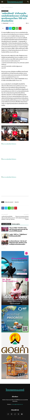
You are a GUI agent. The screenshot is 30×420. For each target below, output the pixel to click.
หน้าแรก (2, 7)
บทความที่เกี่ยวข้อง (6, 224)
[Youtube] (22, 414)
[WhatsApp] (16, 28)
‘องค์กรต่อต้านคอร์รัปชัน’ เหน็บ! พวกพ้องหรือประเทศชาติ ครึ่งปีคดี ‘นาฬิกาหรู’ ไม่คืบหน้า (8, 218)
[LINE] (13, 28)
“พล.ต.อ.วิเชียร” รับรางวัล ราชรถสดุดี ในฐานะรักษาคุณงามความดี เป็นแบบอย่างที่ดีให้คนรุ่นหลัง (18, 229)
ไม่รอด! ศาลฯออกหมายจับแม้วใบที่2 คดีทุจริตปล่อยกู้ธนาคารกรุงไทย (22, 218)
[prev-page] (2, 248)
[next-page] (4, 248)
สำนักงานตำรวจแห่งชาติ (9, 202)
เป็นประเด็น (17, 202)
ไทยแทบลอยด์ (5, 23)
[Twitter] (10, 28)
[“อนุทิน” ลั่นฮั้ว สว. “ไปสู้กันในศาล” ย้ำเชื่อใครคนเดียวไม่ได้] (4, 236)
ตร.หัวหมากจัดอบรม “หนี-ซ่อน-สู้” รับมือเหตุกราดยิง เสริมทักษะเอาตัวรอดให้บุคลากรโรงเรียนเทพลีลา (18, 242)
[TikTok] (15, 414)
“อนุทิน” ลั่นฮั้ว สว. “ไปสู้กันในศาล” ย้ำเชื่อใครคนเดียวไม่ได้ (18, 235)
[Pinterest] (20, 28)
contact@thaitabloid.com (17, 404)
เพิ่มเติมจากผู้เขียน (16, 224)
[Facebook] (7, 28)
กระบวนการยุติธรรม (9, 7)
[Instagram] (11, 414)
